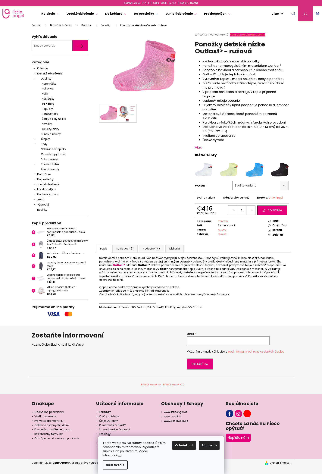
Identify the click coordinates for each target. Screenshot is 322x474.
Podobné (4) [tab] (151, 248)
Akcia (40, 199)
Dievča (222, 234)
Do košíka (275, 210)
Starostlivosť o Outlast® (114, 429)
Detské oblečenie (49, 73)
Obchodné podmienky (49, 412)
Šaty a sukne (49, 159)
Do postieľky (45, 179)
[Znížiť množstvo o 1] (232, 210)
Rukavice (48, 88)
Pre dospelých (46, 189)
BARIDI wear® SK (151, 384)
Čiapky (45, 139)
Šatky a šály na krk (54, 119)
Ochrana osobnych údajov (51, 425)
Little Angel (276, 197)
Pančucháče (50, 114)
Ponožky (48, 104)
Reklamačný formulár (48, 434)
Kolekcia (42, 68)
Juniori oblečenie (48, 184)
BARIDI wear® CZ (173, 384)
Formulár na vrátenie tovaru (52, 429)
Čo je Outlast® (108, 421)
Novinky (42, 210)
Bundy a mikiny (51, 134)
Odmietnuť (184, 445)
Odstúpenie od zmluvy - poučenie (56, 438)
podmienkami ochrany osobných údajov (256, 351)
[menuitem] (50, 13)
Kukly (45, 94)
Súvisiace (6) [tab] (125, 248)
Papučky (47, 109)
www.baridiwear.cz (176, 421)
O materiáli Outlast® (112, 425)
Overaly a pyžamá (53, 154)
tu (119, 455)
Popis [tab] (103, 248)
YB (247, 413)
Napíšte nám (238, 437)
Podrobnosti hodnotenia (247, 34)
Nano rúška (49, 84)
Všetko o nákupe (45, 416)
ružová (222, 229)
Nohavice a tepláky (53, 149)
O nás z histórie (109, 416)
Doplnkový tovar (47, 194)
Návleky (47, 124)
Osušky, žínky (50, 129)
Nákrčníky (48, 99)
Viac (198, 147)
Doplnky (46, 78)
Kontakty (105, 412)
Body (44, 144)
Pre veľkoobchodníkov (49, 421)
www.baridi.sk (172, 416)
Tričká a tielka (50, 164)
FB (229, 413)
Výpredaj (43, 204)
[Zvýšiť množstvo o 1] (250, 210)
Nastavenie (115, 465)
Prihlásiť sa (200, 364)
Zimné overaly (50, 169)
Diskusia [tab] (174, 248)
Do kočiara (44, 174)
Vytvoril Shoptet (280, 463)
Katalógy (105, 434)
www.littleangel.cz (175, 412)
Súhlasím (209, 445)
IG (238, 413)
